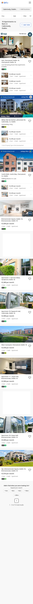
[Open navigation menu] (30, 2)
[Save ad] (30, 61)
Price (3, 16)
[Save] (30, 16)
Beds (14, 16)
